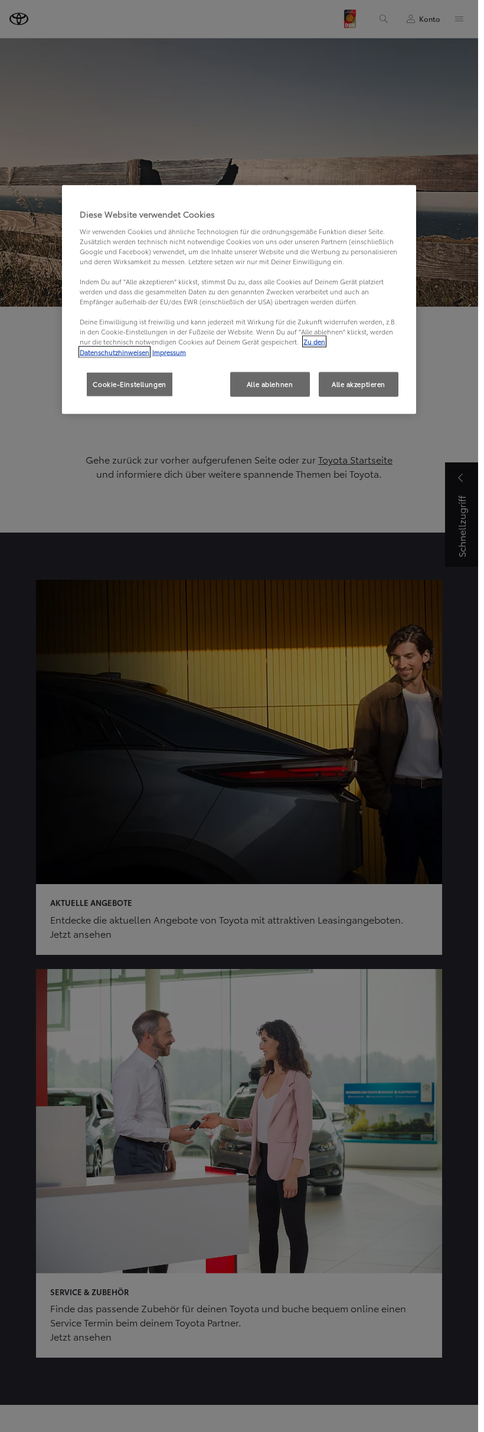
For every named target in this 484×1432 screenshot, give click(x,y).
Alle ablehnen (270, 383)
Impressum (169, 351)
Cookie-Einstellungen (129, 383)
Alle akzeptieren (358, 383)
